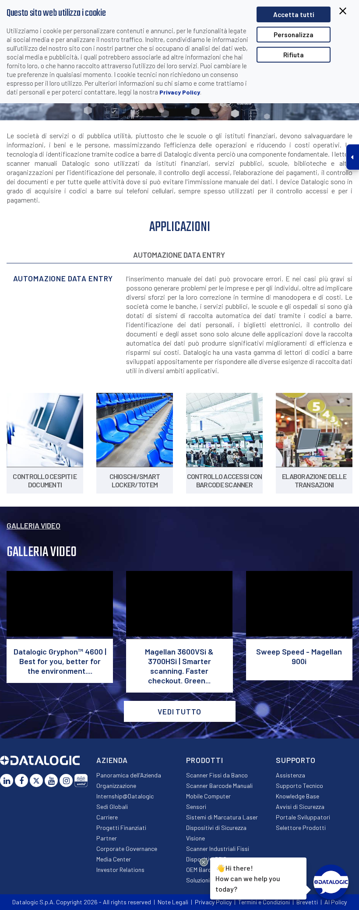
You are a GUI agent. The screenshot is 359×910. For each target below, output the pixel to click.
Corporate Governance (126, 848)
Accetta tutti (293, 14)
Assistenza (290, 775)
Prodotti (204, 760)
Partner (106, 838)
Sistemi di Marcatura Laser (222, 817)
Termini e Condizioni (264, 902)
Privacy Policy (179, 92)
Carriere (107, 817)
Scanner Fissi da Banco (217, 775)
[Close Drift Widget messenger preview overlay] (204, 862)
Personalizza (293, 34)
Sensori (196, 806)
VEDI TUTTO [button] (179, 711)
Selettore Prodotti (301, 827)
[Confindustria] (81, 780)
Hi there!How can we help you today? (247, 877)
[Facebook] (21, 780)
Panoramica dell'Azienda (128, 775)
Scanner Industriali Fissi (217, 848)
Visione (195, 838)
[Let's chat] (330, 882)
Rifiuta (293, 55)
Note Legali (173, 902)
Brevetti (307, 902)
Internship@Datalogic (125, 796)
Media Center (113, 859)
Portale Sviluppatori (303, 817)
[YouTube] (51, 780)
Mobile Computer (208, 796)
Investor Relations (120, 869)
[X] (36, 780)
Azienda (112, 760)
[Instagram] (66, 780)
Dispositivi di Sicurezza (216, 827)
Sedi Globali (112, 806)
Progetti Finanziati (121, 827)
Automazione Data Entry (179, 254)
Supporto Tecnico (299, 785)
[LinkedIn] (6, 780)
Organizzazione (116, 785)
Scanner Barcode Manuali (219, 785)
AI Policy (335, 902)
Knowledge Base (297, 796)
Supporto (296, 760)
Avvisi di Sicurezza (300, 806)
